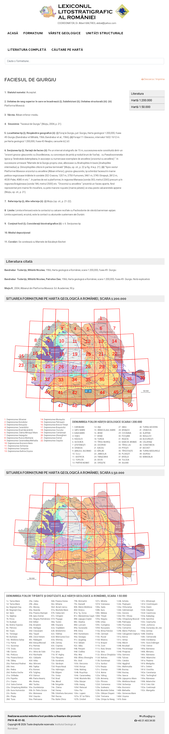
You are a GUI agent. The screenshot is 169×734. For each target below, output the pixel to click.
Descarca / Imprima (154, 79)
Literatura (137, 93)
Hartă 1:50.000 (140, 107)
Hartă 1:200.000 (141, 100)
